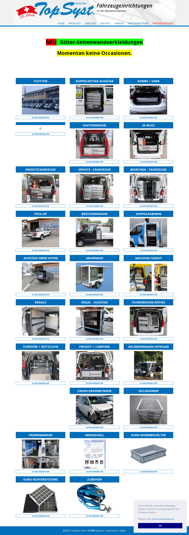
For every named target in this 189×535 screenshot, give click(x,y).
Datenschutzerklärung (163, 519)
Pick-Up (40, 214)
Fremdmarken (40, 435)
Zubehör (94, 479)
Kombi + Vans (149, 81)
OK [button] (160, 525)
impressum (112, 530)
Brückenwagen (94, 214)
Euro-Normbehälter (148, 435)
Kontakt (105, 23)
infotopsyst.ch (95, 530)
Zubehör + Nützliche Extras (40, 348)
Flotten (40, 81)
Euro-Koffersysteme (40, 479)
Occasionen (148, 391)
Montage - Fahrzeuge (148, 169)
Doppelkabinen (148, 214)
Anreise (119, 23)
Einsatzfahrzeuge (40, 169)
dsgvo (123, 530)
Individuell (94, 435)
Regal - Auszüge (94, 302)
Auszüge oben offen (41, 258)
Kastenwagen (94, 125)
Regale (40, 302)
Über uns (90, 23)
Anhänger (94, 258)
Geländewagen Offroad (148, 346)
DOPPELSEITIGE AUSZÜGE (94, 81)
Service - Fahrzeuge (94, 169)
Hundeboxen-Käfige (148, 302)
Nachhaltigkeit (148, 258)
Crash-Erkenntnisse (94, 391)
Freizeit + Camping (94, 346)
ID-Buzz (148, 125)
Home (61, 23)
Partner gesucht (162, 23)
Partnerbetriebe (138, 23)
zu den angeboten (40, 117)
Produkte (75, 23)
